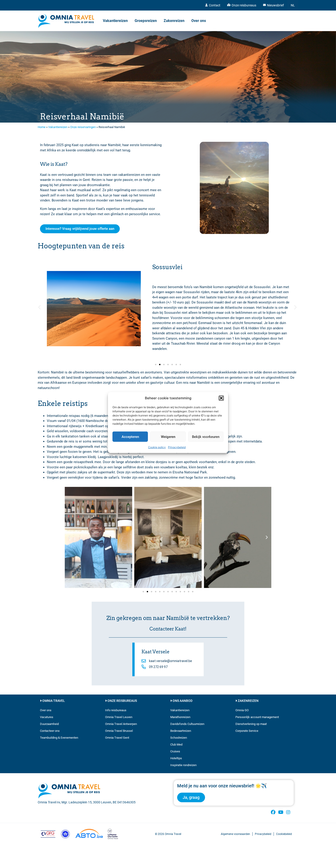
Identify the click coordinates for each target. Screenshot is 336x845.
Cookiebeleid (284, 834)
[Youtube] (280, 812)
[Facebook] (273, 812)
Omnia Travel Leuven (118, 717)
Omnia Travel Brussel (119, 730)
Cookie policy (157, 447)
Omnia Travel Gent (117, 737)
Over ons (198, 21)
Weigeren (168, 437)
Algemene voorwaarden (235, 834)
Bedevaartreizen (180, 730)
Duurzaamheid (49, 724)
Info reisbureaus (115, 710)
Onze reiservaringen (83, 127)
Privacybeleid (177, 447)
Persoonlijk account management (257, 717)
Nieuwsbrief (275, 5)
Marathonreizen (180, 717)
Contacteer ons (50, 730)
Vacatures (46, 717)
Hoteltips (176, 758)
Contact (214, 5)
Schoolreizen (178, 737)
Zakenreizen (174, 21)
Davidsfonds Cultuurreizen (187, 724)
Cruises (175, 751)
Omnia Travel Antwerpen (121, 724)
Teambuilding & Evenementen (59, 737)
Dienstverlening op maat (251, 724)
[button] (221, 398)
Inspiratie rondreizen (183, 765)
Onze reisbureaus (244, 5)
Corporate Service (246, 730)
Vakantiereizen (115, 21)
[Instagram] (288, 812)
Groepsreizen (146, 21)
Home (41, 127)
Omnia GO (242, 710)
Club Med (176, 744)
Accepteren (130, 437)
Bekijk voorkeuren (205, 437)
